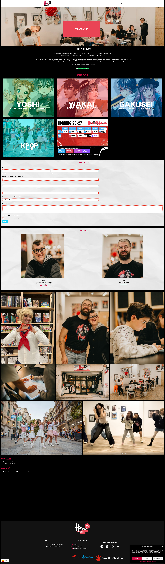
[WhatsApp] (112, 546)
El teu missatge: (6, 203)
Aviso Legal (154, 561)
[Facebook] (107, 546)
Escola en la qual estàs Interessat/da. (12, 197)
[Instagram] (101, 546)
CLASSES (52, 544)
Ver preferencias (158, 558)
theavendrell (123, 284)
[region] (82, 26)
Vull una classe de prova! (82, 68)
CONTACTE (59, 544)
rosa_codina (44, 285)
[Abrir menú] (121, 3)
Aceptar (137, 558)
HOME (47, 544)
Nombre (4, 173)
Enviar (5, 221)
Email (4, 183)
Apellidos (53, 173)
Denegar (147, 558)
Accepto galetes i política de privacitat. (13, 218)
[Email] (118, 546)
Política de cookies (142, 561)
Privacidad (149, 561)
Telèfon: (5, 190)
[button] (162, 546)
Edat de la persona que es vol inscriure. (12, 176)
